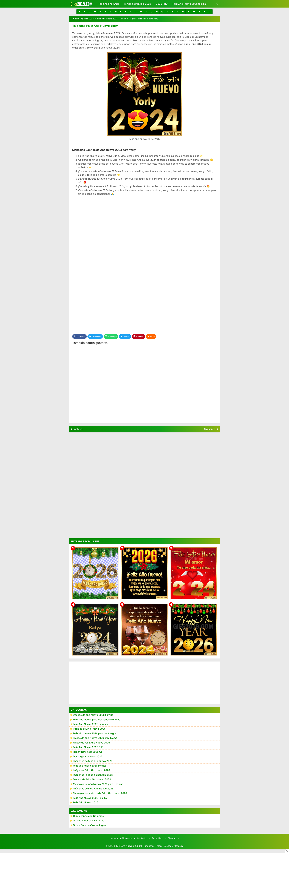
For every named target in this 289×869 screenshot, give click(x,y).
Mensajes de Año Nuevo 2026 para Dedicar (98, 784)
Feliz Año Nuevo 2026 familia (189, 3)
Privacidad (157, 838)
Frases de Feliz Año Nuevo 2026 (91, 742)
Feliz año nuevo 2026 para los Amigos (95, 733)
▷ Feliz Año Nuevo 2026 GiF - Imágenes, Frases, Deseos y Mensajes (148, 846)
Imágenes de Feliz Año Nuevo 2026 (93, 788)
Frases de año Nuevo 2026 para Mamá (95, 737)
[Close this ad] (287, 851)
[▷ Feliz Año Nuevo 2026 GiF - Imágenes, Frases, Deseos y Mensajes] (81, 4)
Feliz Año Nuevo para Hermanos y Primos (96, 719)
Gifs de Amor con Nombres (88, 820)
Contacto (141, 838)
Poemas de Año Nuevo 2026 (89, 728)
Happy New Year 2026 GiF (88, 751)
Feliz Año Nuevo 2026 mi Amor (90, 724)
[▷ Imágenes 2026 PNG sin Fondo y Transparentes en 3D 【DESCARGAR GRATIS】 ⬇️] (95, 573)
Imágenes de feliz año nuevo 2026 (92, 760)
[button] (79, 11)
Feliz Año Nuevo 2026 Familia (90, 797)
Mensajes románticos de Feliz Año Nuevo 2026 (100, 793)
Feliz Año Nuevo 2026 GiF (88, 747)
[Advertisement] (144, 220)
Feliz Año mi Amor (109, 3)
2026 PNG (162, 3)
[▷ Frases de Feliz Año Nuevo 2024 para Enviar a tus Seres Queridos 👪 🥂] (144, 629)
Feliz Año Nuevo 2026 (85, 802)
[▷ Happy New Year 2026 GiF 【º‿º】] (194, 629)
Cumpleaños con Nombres (88, 815)
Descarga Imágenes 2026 (87, 756)
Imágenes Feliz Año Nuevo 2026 (91, 770)
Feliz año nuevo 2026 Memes (89, 765)
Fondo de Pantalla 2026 (137, 3)
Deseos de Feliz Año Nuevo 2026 (92, 779)
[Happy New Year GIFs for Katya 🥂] (95, 629)
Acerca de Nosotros (121, 838)
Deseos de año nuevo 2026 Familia (93, 714)
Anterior (78, 429)
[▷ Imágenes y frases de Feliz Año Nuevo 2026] (144, 573)
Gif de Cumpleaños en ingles (89, 825)
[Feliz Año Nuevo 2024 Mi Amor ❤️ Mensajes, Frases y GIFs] (194, 573)
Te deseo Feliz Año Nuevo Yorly (95, 26)
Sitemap (172, 838)
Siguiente (209, 429)
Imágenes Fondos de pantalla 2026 (93, 774)
